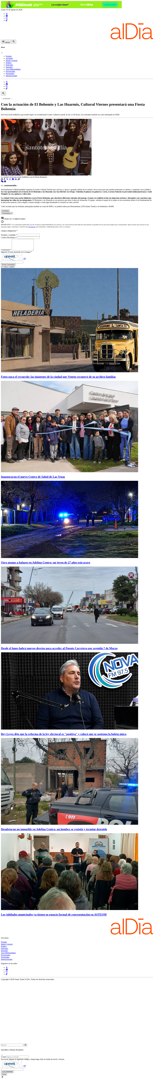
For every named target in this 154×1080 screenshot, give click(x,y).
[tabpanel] (77, 216)
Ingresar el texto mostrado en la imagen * (16, 252)
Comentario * (6, 250)
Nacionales (10, 74)
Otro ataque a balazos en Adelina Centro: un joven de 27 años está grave (45, 562)
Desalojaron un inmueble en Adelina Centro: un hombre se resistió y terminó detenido (54, 829)
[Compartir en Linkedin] (16, 179)
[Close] (2, 52)
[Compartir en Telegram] (13, 179)
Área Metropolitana (13, 69)
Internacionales (11, 76)
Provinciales (10, 71)
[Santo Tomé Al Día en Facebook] (7, 16)
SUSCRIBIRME (7, 1072)
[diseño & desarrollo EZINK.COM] (77, 1043)
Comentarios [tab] (7, 213)
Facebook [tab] (5, 211)
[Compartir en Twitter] (7, 179)
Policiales (9, 65)
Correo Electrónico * (9, 237)
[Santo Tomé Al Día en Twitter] (7, 14)
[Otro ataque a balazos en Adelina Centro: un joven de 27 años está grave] (69, 557)
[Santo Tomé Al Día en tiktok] (6, 20)
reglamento (32, 227)
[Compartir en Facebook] (4, 179)
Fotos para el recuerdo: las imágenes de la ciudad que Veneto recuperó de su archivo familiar (58, 376)
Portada (9, 56)
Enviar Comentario (8, 265)
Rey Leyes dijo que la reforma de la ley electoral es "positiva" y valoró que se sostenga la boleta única (63, 734)
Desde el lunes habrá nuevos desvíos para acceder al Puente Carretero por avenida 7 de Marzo (59, 648)
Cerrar (4, 1074)
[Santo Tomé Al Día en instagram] (6, 18)
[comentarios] (2, 181)
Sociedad (9, 58)
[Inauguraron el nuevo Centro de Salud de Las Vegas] (69, 472)
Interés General (11, 61)
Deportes (9, 67)
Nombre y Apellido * (9, 235)
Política (8, 63)
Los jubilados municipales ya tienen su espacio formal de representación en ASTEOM (54, 914)
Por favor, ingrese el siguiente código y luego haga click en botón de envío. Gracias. (33, 1059)
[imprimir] (5, 181)
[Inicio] (77, 39)
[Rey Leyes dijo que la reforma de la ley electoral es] (69, 729)
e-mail (3, 1057)
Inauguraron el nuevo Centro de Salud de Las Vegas (33, 476)
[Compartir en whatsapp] (10, 179)
